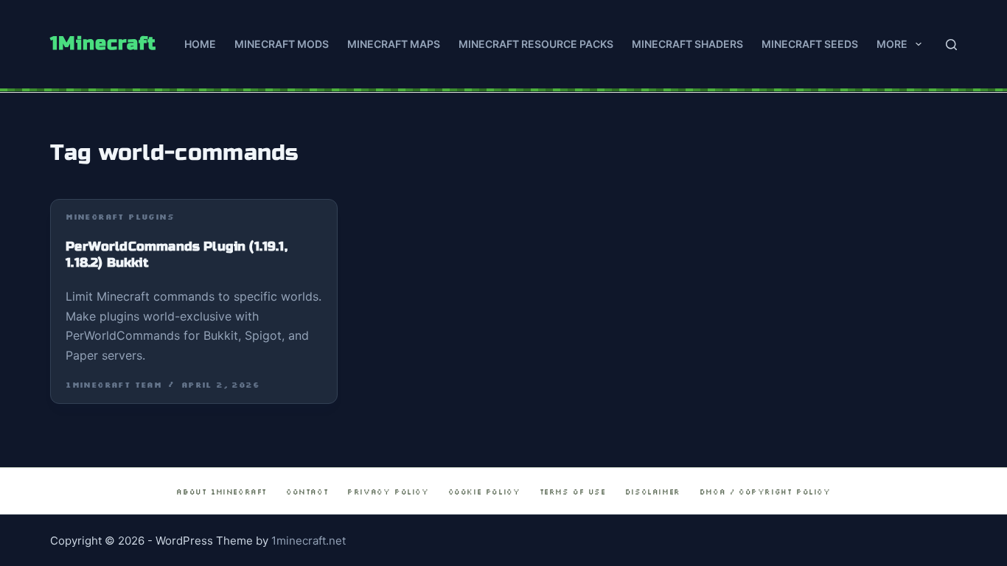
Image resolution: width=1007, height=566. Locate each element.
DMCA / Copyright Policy (765, 492)
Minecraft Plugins (120, 217)
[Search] (951, 44)
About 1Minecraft (221, 492)
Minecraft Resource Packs (536, 44)
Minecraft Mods (281, 44)
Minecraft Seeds (810, 44)
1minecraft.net (308, 541)
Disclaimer (652, 492)
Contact (307, 492)
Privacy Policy (387, 492)
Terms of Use (573, 492)
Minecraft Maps (393, 44)
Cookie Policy (484, 492)
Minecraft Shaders (687, 44)
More (892, 44)
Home (200, 44)
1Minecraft (103, 43)
